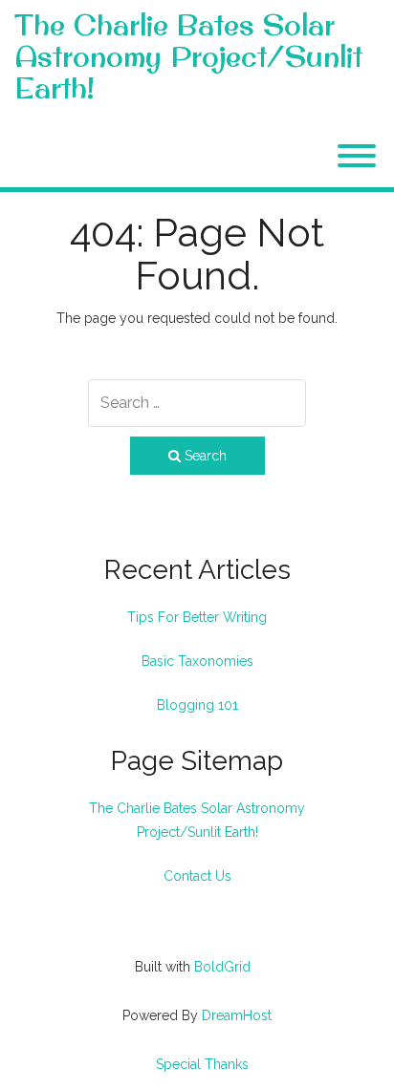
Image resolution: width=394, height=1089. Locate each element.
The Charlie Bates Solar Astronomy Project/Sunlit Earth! (188, 57)
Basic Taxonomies (197, 661)
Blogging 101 (197, 705)
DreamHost (237, 1015)
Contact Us (197, 876)
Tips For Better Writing (197, 617)
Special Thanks (202, 1064)
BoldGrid (222, 966)
